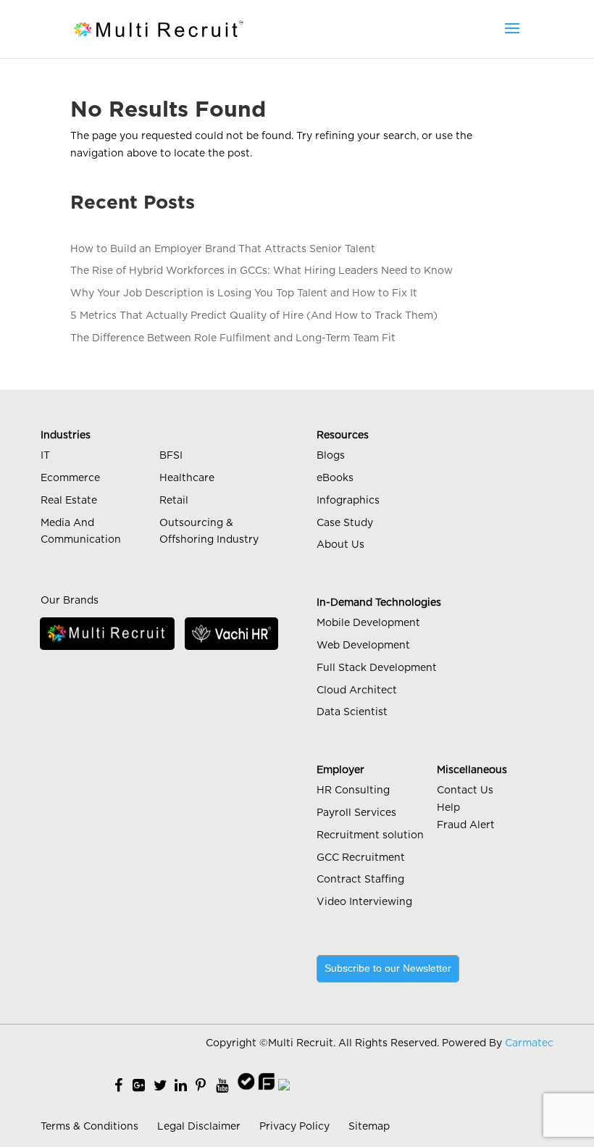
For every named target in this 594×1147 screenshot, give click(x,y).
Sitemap (369, 1127)
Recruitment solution (370, 835)
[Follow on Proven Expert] (246, 1086)
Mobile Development (368, 623)
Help (448, 808)
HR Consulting (353, 790)
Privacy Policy (294, 1127)
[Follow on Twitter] (160, 1086)
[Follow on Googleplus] (139, 1086)
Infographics (348, 501)
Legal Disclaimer (198, 1127)
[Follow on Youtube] (222, 1086)
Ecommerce (70, 478)
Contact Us (465, 790)
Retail (173, 501)
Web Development (363, 646)
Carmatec (529, 1043)
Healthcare (186, 478)
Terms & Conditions (89, 1127)
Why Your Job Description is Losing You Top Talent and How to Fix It (243, 293)
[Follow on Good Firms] (267, 1086)
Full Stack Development (377, 668)
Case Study (345, 523)
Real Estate (69, 501)
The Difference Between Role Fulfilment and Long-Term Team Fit (233, 338)
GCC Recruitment (361, 858)
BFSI (171, 456)
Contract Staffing (360, 880)
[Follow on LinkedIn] (181, 1086)
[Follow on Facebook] (118, 1086)
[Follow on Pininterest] (201, 1086)
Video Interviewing (364, 902)
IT (45, 456)
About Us (340, 545)
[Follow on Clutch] (284, 1086)
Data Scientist (352, 712)
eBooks (335, 478)
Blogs (331, 456)
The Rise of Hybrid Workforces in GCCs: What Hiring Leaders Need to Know (261, 271)
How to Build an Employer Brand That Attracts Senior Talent (222, 249)
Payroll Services (356, 813)
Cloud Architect (357, 690)
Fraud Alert (466, 825)
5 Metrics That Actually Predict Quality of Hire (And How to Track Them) (254, 316)
